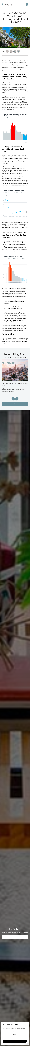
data (13, 96)
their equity (20, 328)
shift (27, 60)
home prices (6, 105)
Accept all (15, 1041)
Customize (15, 1038)
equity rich (21, 293)
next (16, 398)
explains (11, 308)
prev (13, 398)
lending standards (6, 160)
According (17, 296)
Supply (9, 87)
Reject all (15, 1034)
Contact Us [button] (15, 937)
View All (15, 404)
